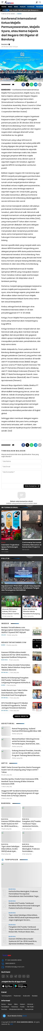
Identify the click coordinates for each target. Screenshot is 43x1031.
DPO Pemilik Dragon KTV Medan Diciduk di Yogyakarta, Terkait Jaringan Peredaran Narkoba (14, 705)
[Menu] (2, 2)
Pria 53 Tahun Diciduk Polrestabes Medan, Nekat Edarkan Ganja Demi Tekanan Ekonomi (16, 667)
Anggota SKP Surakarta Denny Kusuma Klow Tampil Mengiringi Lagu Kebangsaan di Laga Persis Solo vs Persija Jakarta (20, 793)
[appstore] (7, 988)
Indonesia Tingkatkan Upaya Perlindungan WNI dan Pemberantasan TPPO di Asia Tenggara (11, 549)
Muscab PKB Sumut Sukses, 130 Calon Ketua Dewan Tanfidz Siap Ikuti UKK (10, 612)
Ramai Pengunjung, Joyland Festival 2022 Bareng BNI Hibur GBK (26, 729)
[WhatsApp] (31, 84)
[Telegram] (35, 84)
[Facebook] (23, 84)
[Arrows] (2, 525)
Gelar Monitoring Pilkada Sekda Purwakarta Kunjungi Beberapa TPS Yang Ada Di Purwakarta (31, 613)
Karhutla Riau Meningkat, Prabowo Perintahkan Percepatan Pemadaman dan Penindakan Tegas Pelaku (31, 853)
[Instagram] (20, 976)
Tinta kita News (8, 13)
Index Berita (21, 716)
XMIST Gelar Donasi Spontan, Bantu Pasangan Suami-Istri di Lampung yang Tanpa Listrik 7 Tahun (20, 769)
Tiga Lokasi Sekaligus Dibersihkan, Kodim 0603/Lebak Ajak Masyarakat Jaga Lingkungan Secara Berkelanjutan (10, 852)
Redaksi (4, 44)
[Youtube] (24, 976)
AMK (11, 1024)
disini (24, 1016)
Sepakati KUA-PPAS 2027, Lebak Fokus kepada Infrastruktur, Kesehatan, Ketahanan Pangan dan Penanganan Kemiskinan (20, 588)
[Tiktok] (28, 976)
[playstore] (20, 988)
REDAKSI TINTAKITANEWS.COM (13, 642)
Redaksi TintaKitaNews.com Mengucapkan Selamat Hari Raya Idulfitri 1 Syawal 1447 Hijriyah (15, 630)
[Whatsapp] (11, 976)
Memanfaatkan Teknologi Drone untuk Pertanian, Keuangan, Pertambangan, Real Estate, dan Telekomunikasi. (25, 742)
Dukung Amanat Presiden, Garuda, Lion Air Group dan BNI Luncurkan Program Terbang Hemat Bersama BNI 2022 (26, 754)
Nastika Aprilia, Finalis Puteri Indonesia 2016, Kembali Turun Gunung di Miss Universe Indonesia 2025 (20, 781)
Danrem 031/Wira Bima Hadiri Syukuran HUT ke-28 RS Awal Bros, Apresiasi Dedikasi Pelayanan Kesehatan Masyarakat (15, 656)
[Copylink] (40, 84)
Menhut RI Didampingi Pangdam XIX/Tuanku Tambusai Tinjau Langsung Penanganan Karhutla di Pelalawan (15, 681)
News (19, 13)
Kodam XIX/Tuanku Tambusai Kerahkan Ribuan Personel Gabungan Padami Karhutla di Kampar (24, 905)
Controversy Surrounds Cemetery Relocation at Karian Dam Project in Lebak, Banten (31, 545)
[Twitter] (27, 84)
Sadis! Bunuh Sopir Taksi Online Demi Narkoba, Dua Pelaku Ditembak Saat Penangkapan (14, 692)
